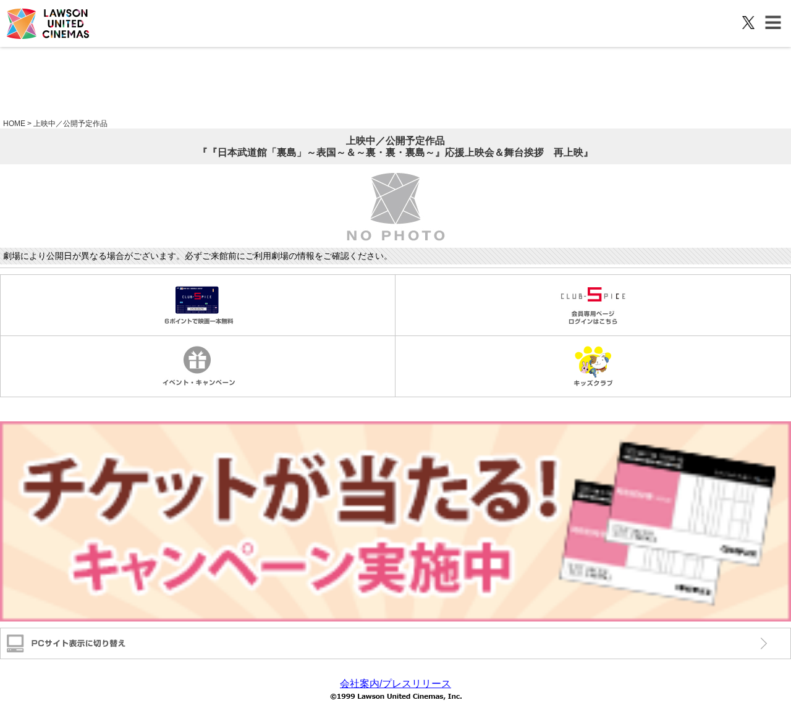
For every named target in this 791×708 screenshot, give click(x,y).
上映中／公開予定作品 (70, 123)
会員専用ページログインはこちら (593, 305)
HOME (14, 123)
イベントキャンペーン (198, 366)
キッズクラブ (593, 366)
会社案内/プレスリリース (395, 683)
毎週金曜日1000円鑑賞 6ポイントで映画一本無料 (198, 305)
